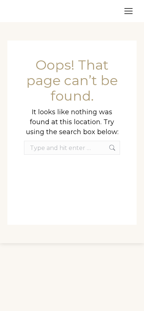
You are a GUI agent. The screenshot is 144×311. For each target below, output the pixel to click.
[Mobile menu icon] (128, 11)
